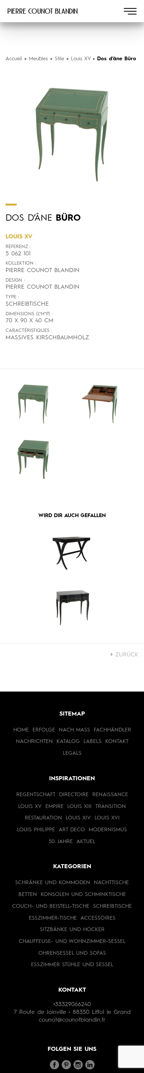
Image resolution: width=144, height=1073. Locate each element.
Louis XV (80, 58)
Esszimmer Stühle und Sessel (72, 964)
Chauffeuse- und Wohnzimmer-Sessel (72, 941)
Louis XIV (78, 818)
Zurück (125, 655)
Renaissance (110, 794)
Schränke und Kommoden (52, 882)
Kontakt (116, 741)
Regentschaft (35, 794)
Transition (110, 806)
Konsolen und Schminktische (83, 894)
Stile (59, 58)
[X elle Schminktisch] (72, 553)
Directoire (74, 794)
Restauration (43, 818)
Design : (15, 280)
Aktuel (85, 841)
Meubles (38, 58)
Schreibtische (112, 906)
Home (21, 730)
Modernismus (108, 829)
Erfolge (43, 730)
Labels (92, 741)
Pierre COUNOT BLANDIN (42, 11)
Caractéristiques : (29, 330)
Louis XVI (107, 818)
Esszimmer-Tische (53, 918)
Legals (72, 753)
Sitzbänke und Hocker (72, 929)
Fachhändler (112, 730)
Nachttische (111, 882)
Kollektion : (21, 263)
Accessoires (98, 918)
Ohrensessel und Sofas (72, 953)
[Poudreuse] (72, 608)
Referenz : (18, 246)
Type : (12, 297)
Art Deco (72, 829)
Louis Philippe (36, 829)
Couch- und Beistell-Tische (50, 906)
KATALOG (68, 741)
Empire (54, 806)
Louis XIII (79, 806)
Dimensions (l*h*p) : (29, 314)
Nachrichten (34, 741)
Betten (27, 894)
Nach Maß (74, 730)
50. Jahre (61, 841)
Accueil (14, 58)
